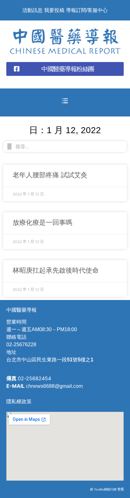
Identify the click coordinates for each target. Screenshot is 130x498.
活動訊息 (32, 10)
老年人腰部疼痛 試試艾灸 (50, 174)
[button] (65, 69)
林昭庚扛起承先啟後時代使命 (56, 270)
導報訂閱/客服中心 (87, 10)
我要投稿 (54, 10)
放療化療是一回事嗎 (42, 222)
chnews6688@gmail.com (54, 386)
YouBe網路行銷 (105, 489)
